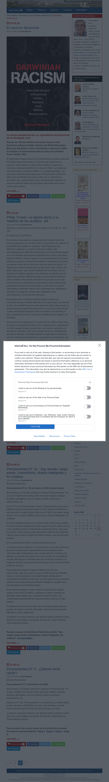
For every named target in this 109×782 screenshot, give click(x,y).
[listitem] (54, 382)
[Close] (100, 346)
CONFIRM (35, 427)
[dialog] (54, 391)
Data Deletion (39, 436)
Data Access (54, 436)
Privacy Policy (69, 436)
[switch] (87, 388)
